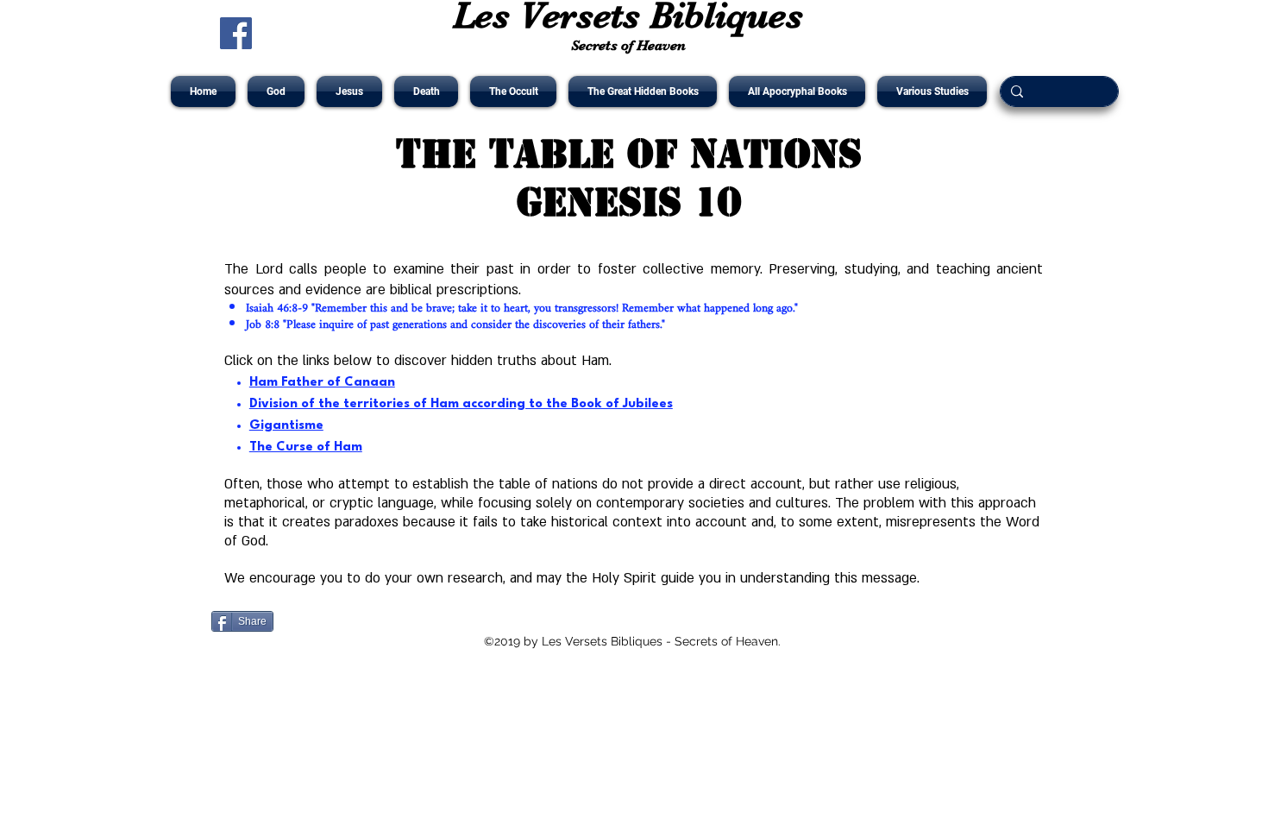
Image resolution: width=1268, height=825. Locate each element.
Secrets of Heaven (628, 45)
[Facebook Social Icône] (236, 33)
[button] (276, 91)
